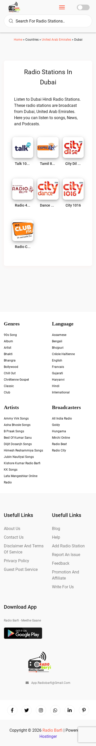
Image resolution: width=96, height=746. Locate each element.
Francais (58, 367)
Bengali (57, 341)
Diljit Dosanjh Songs (18, 444)
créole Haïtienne (63, 354)
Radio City (59, 450)
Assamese (59, 335)
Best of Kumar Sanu (18, 437)
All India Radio (62, 418)
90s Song (10, 335)
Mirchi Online (61, 437)
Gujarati (57, 373)
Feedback (60, 563)
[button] (62, 8)
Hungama (59, 431)
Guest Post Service (21, 569)
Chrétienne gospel (16, 379)
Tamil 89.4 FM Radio (48, 164)
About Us (12, 528)
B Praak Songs (14, 431)
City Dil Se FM (73, 164)
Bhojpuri (57, 347)
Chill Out (10, 373)
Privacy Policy (16, 560)
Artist (7, 347)
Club (7, 392)
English (57, 360)
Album (8, 341)
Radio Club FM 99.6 (23, 247)
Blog (56, 528)
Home (18, 39)
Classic (9, 386)
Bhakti (8, 354)
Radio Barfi (52, 730)
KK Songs (10, 469)
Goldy (56, 425)
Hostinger (48, 736)
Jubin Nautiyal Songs (19, 457)
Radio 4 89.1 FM (23, 205)
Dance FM (48, 205)
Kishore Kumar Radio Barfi (22, 463)
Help (56, 537)
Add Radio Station (68, 546)
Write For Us (63, 586)
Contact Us (14, 537)
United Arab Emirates (56, 39)
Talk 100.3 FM (23, 164)
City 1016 (73, 205)
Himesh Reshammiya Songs (23, 450)
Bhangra (10, 360)
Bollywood (11, 367)
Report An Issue (66, 554)
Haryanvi (58, 379)
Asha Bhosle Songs (17, 425)
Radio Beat (59, 444)
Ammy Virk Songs (16, 418)
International (61, 392)
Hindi (55, 386)
